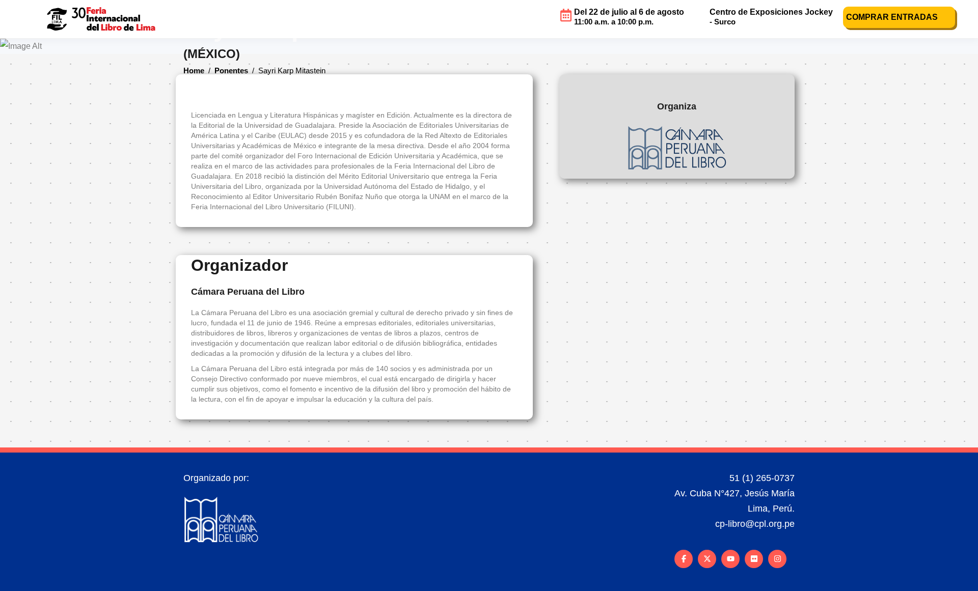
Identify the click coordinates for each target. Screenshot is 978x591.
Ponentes (231, 71)
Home (193, 71)
